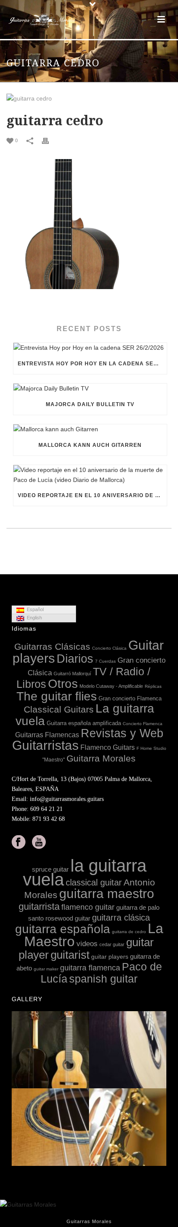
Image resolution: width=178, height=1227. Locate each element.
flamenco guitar (87, 907)
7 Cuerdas (105, 661)
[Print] (49, 140)
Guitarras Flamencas (47, 735)
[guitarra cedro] (89, 98)
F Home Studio (151, 748)
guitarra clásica (121, 917)
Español (34, 609)
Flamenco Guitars (107, 747)
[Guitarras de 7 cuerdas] (82, 1050)
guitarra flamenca (90, 967)
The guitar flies (56, 696)
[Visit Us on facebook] (18, 842)
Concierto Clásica (109, 648)
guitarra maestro (106, 893)
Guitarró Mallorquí (72, 673)
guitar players (109, 956)
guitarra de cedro (129, 931)
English (33, 617)
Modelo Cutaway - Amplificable (111, 686)
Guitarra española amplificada (84, 723)
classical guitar (94, 882)
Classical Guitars (59, 709)
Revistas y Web (122, 733)
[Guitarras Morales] (43, 19)
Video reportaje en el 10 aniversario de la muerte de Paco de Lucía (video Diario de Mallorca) (92, 495)
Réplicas (153, 686)
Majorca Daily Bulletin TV (90, 404)
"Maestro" (53, 760)
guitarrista (39, 906)
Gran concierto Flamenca (130, 698)
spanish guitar (103, 979)
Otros (63, 683)
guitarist (70, 954)
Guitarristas (45, 745)
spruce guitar (50, 869)
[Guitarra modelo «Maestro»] (159, 1050)
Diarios (75, 658)
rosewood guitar (67, 918)
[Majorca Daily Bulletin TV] (90, 389)
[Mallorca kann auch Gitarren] (90, 429)
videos (87, 944)
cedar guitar (111, 944)
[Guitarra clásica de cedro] (82, 1127)
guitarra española (62, 929)
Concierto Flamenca (142, 723)
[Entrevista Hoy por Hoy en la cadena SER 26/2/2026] (90, 348)
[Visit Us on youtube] (39, 842)
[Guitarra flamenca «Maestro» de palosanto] (159, 1127)
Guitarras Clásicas (52, 646)
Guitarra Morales (101, 758)
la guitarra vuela (84, 872)
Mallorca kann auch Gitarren (90, 445)
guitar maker (46, 969)
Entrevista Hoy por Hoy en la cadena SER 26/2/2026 (92, 364)
